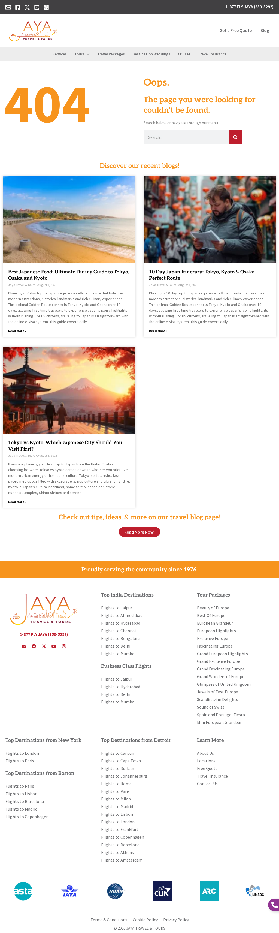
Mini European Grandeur (219, 722)
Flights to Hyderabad (120, 623)
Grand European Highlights (222, 653)
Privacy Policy (176, 919)
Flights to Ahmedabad (121, 615)
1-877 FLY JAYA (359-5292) (44, 634)
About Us (205, 753)
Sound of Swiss (210, 707)
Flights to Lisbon (21, 793)
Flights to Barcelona (24, 801)
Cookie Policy (145, 919)
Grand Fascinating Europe (221, 669)
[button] (87, 54)
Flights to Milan (116, 799)
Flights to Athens (117, 852)
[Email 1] (8, 7)
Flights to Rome (116, 783)
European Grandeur (215, 623)
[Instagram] (46, 7)
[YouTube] (37, 7)
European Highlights (216, 630)
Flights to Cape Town (121, 760)
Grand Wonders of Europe (220, 676)
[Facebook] (17, 7)
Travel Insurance (212, 776)
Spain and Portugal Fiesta (221, 714)
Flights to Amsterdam (121, 860)
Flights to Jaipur (116, 607)
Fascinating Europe (215, 646)
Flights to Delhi (115, 646)
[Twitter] (27, 7)
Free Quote (207, 768)
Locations (206, 760)
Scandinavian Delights (217, 699)
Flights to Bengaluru (120, 638)
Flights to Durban (117, 768)
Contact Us (207, 783)
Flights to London (22, 753)
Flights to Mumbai (118, 653)
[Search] (235, 137)
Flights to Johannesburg (124, 776)
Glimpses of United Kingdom (224, 684)
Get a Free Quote (236, 30)
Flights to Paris (19, 760)
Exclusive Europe (212, 638)
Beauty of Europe (213, 607)
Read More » (17, 331)
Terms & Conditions (108, 919)
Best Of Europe (211, 615)
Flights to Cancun (117, 753)
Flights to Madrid (21, 809)
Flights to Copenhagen (26, 816)
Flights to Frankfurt (119, 829)
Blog (264, 30)
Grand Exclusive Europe (218, 661)
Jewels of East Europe (217, 691)
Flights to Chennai (118, 630)
